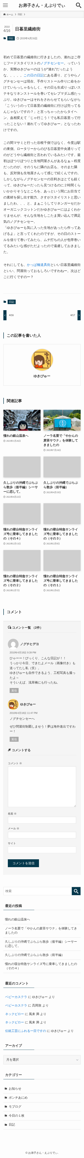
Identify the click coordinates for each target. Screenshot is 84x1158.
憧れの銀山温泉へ (17, 919)
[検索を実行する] (76, 891)
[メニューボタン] (5, 5)
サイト (12, 843)
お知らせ (15, 1088)
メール (13, 828)
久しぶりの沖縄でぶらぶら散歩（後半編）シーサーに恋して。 (41, 944)
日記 (11, 38)
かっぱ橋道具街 (38, 265)
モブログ (15, 1106)
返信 (14, 690)
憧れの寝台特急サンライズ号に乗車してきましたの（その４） (41, 966)
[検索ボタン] (78, 5)
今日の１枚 (16, 1115)
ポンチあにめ (18, 1097)
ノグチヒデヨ (29, 644)
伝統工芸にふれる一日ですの (25, 1031)
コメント (15, 763)
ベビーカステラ (16, 997)
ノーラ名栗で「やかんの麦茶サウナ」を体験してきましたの (41, 930)
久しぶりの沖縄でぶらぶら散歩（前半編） (35, 955)
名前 (12, 813)
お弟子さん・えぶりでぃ (42, 5)
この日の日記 (34, 75)
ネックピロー (14, 1014)
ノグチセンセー (52, 63)
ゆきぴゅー (42, 376)
